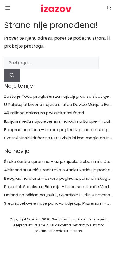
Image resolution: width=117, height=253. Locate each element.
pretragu (33, 46)
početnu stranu (89, 38)
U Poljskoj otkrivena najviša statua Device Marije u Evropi (60, 104)
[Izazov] (56, 8)
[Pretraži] (12, 75)
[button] (109, 8)
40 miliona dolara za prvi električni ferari (44, 113)
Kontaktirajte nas (68, 231)
